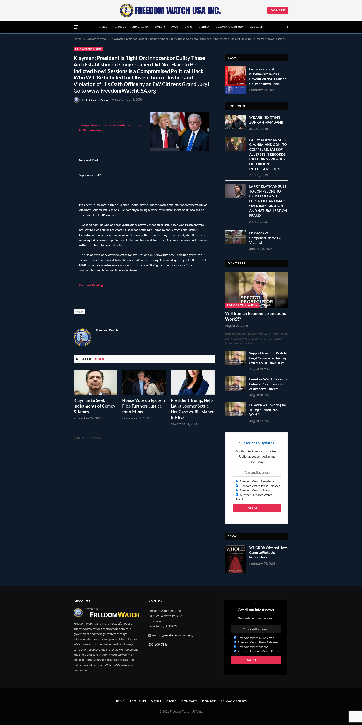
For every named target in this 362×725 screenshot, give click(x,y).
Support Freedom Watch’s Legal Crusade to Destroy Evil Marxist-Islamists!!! (268, 358)
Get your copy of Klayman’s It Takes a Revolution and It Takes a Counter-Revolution (267, 76)
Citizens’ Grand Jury (230, 26)
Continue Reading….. (93, 285)
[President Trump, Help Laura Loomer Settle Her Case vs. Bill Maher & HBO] (193, 382)
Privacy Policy (234, 701)
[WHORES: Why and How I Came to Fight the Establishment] (235, 559)
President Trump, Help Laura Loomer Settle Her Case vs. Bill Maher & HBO (192, 409)
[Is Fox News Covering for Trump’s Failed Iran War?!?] (236, 409)
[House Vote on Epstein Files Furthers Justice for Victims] (144, 382)
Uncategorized (88, 49)
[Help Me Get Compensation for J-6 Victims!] (236, 237)
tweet (79, 311)
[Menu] (76, 27)
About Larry (140, 26)
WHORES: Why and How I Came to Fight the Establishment (268, 552)
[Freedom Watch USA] (170, 10)
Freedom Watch (98, 99)
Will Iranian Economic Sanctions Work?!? (255, 316)
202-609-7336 (158, 644)
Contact (204, 26)
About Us (120, 26)
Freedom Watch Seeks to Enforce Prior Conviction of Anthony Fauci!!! (268, 384)
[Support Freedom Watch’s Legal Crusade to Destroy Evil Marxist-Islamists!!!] (236, 358)
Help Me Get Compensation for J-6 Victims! (265, 237)
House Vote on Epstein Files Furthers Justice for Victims (143, 406)
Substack (256, 26)
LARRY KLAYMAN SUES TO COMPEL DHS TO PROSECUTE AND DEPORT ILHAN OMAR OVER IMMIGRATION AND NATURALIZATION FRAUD (268, 200)
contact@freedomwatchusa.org (172, 635)
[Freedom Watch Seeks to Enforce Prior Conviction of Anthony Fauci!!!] (236, 383)
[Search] (286, 27)
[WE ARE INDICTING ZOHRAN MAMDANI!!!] (236, 122)
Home (103, 26)
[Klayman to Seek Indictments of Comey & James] (95, 382)
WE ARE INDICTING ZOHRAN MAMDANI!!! (267, 119)
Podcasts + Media (242, 305)
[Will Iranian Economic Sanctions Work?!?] (256, 290)
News (174, 26)
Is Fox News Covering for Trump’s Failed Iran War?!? (267, 409)
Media (156, 701)
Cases (188, 26)
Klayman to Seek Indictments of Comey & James (94, 406)
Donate (278, 10)
